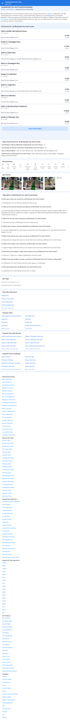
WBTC (3, 595)
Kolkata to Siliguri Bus (7, 420)
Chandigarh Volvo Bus (7, 366)
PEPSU (4, 601)
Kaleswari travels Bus (7, 534)
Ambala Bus (28, 328)
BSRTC (4, 598)
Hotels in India (5, 656)
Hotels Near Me (6, 659)
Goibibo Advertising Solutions (9, 671)
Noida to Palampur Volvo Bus (9, 349)
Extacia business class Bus (9, 542)
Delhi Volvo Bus (29, 357)
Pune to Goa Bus (6, 426)
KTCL (3, 607)
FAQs (3, 705)
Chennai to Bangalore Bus (8, 411)
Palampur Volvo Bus (7, 360)
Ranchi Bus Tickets (7, 496)
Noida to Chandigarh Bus (10, 42)
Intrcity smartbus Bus (7, 539)
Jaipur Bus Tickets (6, 490)
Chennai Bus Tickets (7, 449)
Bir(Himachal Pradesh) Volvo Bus (11, 363)
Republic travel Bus (7, 519)
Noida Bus (4, 319)
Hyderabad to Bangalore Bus (9, 402)
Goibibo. (49, 14)
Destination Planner (7, 641)
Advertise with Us (6, 708)
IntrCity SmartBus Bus (7, 305)
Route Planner (5, 638)
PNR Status (5, 650)
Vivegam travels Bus (7, 510)
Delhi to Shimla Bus (7, 417)
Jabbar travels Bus (6, 525)
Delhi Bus (28, 319)
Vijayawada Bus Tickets (8, 475)
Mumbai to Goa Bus (7, 391)
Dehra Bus (4, 322)
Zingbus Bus (5, 522)
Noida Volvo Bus (6, 357)
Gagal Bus (4, 325)
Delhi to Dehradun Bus (7, 393)
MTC (3, 612)
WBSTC (4, 604)
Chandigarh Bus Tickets (8, 487)
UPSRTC (4, 568)
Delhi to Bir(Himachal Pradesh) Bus (14, 106)
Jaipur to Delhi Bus (7, 382)
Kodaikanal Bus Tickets (8, 481)
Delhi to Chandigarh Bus (10, 63)
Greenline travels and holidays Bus (11, 501)
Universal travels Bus (7, 513)
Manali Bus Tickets (6, 464)
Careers (4, 691)
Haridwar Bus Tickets (7, 484)
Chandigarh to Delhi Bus (8, 385)
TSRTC (4, 571)
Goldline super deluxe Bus (8, 548)
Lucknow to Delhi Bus (7, 432)
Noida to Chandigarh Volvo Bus (34, 336)
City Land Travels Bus (7, 299)
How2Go (4, 717)
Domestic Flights (6, 624)
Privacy (4, 685)
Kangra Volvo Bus (30, 360)
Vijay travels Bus (6, 551)
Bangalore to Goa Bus (7, 388)
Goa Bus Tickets (6, 440)
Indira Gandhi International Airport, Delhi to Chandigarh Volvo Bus (20, 336)
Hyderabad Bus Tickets (8, 446)
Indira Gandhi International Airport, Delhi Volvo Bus (16, 369)
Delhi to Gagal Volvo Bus (32, 343)
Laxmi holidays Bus (7, 302)
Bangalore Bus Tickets (7, 443)
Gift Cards (4, 711)
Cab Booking (5, 632)
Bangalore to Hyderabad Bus (9, 405)
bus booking (4, 19)
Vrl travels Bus (5, 516)
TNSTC (4, 565)
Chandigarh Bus (29, 316)
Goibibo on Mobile (6, 697)
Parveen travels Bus (7, 507)
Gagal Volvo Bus (30, 366)
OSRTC (4, 574)
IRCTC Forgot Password (8, 668)
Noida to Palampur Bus (10, 117)
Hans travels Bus (6, 504)
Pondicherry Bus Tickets (8, 469)
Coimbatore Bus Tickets (8, 458)
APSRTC (4, 563)
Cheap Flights (5, 644)
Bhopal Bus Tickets (7, 493)
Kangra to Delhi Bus (9, 74)
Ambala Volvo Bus (30, 363)
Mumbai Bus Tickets (7, 461)
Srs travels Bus (6, 531)
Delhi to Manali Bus (7, 379)
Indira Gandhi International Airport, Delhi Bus (14, 316)
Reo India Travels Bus (7, 308)
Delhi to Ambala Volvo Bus (32, 349)
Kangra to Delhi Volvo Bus (8, 343)
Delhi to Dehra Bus (8, 53)
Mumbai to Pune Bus (7, 429)
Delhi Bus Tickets (6, 452)
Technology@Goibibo (7, 703)
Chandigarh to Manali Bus (8, 435)
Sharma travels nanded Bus (9, 528)
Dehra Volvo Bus (30, 369)
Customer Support (6, 688)
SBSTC (4, 580)
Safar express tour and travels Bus (10, 557)
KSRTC (4, 592)
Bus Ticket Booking (7, 630)
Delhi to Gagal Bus (8, 85)
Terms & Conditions (7, 679)
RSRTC (4, 589)
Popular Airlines (6, 662)
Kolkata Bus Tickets (7, 467)
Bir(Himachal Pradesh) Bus (33, 325)
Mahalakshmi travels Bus (8, 536)
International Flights (7, 627)
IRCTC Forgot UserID (7, 665)
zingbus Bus (4, 295)
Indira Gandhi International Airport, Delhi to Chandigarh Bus (24, 31)
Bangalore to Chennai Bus (8, 399)
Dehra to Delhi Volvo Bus (8, 346)
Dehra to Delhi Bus (8, 96)
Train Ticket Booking (7, 635)
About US (4, 676)
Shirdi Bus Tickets (6, 455)
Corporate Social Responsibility (10, 694)
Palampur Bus (5, 328)
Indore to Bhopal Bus (7, 414)
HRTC (3, 577)
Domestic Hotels (6, 618)
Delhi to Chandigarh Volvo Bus (34, 339)
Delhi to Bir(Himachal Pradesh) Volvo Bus (37, 346)
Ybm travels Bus (6, 545)
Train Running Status (7, 647)
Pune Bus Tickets (6, 472)
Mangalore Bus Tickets (7, 478)
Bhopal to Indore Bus (7, 423)
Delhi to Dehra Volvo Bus (8, 339)
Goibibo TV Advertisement (8, 700)
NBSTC (4, 609)
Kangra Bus (28, 322)
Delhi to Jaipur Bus (7, 408)
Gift (3, 714)
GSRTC (4, 586)
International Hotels (7, 621)
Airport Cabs (5, 653)
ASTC (3, 583)
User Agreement (6, 682)
